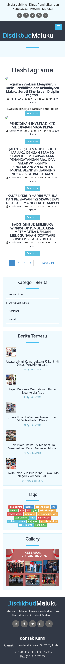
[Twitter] (32, 15)
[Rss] (19, 15)
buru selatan (44, 517)
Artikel (12, 319)
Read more (32, 113)
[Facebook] (26, 15)
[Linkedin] (45, 15)
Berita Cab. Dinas (18, 302)
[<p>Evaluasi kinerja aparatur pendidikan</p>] (32, 78)
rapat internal (25, 525)
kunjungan (33, 521)
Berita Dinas (15, 294)
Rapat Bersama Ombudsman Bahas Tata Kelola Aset (32, 390)
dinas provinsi (16, 507)
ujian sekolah (21, 517)
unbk (32, 517)
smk (22, 510)
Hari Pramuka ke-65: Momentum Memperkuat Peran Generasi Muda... (32, 446)
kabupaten (30, 514)
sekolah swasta (15, 514)
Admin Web (16, 98)
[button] (10, 567)
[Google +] (39, 15)
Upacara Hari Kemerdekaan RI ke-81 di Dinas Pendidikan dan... (32, 363)
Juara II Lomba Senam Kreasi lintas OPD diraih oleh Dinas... (33, 418)
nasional (29, 507)
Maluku (28, 35)
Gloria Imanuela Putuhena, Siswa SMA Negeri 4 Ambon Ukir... (32, 474)
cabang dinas (42, 507)
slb (28, 510)
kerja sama (40, 525)
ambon (13, 510)
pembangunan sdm (47, 514)
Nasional (13, 311)
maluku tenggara (16, 521)
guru (35, 510)
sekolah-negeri (47, 510)
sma (53, 507)
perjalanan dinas (49, 521)
